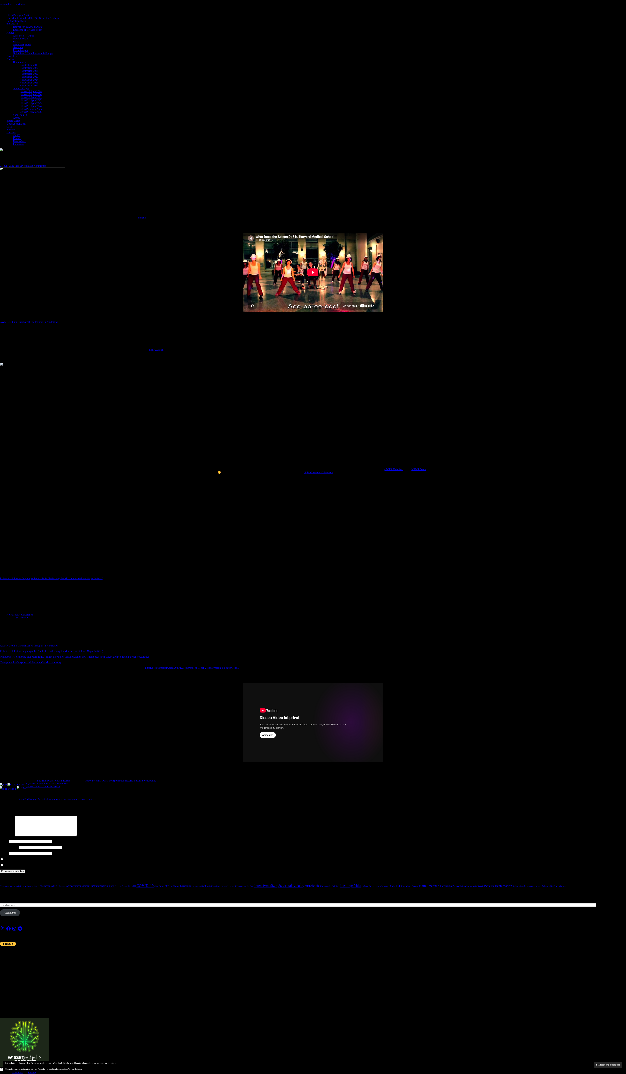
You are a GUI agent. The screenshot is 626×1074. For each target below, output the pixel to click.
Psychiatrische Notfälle (475, 886)
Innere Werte (13, 120)
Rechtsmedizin (518, 886)
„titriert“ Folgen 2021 (31, 97)
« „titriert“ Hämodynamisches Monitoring (47, 783)
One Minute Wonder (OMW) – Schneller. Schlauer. (33, 18)
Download (12, 56)
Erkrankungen (20, 50)
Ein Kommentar (37, 165)
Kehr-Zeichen (156, 349)
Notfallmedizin (20, 38)
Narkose (415, 886)
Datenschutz (19, 141)
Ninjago (142, 217)
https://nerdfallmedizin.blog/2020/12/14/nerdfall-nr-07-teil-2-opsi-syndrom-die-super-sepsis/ (192, 667)
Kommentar (7, 835)
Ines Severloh (22, 165)
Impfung (250, 886)
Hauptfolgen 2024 (29, 79)
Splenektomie (149, 780)
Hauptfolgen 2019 (29, 65)
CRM (156, 886)
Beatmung (104, 886)
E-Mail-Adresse (9, 847)
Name (4, 841)
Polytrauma (446, 886)
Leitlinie (336, 886)
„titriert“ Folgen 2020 (31, 94)
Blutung (118, 886)
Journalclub (311, 885)
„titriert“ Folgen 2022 (31, 100)
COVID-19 (145, 886)
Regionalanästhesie (16, 21)
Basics (16, 41)
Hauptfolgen (19, 62)
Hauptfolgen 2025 (29, 82)
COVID (132, 886)
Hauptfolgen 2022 (29, 73)
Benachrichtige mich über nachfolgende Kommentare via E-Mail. (37, 859)
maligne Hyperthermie (370, 886)
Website (4, 853)
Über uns (11, 132)
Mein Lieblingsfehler (400, 886)
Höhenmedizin (240, 886)
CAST (16, 135)
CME (9, 126)
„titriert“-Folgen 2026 (18, 15)
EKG (167, 886)
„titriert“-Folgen (21, 88)
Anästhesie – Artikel (23, 35)
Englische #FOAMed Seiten (27, 29)
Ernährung (174, 886)
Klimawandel (325, 886)
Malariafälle (22, 617)
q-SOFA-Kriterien (393, 469)
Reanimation (503, 885)
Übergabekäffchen (16, 123)
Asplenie (90, 780)
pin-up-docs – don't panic (13, 4)
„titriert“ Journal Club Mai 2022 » (43, 786)
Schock (545, 886)
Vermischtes (561, 886)
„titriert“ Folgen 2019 (31, 91)
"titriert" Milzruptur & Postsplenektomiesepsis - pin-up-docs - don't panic (54, 799)
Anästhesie (43, 885)
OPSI (105, 780)
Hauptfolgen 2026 (29, 85)
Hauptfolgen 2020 (29, 68)
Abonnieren (10, 912)
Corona (124, 886)
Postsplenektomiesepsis (121, 780)
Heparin (207, 886)
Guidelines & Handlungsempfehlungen (33, 53)
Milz (98, 780)
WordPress (17, 1072)
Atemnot (62, 886)
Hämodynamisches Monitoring (223, 886)
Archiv (16, 117)
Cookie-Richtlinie (75, 1069)
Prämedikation (459, 886)
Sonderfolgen (20, 114)
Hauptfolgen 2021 (29, 70)
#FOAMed (12, 24)
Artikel (10, 32)
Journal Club (290, 885)
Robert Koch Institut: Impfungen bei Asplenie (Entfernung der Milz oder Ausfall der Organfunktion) (51, 578)
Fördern (11, 129)
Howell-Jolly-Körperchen (20, 614)
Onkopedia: (6, 656)
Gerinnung (18, 47)
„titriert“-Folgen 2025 (31, 109)
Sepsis (137, 780)
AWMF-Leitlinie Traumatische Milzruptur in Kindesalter (29, 322)
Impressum (18, 144)
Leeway (32, 1072)
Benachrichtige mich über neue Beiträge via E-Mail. (30, 865)
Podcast (11, 59)
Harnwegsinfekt (198, 886)
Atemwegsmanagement (78, 886)
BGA (112, 886)
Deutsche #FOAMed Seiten (27, 26)
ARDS (54, 886)
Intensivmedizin (45, 780)
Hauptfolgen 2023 (29, 76)
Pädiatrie (489, 885)
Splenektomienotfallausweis (318, 472)
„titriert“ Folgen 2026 (31, 112)
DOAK (161, 886)
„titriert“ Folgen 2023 (31, 103)
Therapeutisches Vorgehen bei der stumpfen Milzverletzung (30, 662)
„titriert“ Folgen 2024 (31, 106)
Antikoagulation (30, 886)
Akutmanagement (22, 44)
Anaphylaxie (19, 886)
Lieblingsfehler (350, 886)
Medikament (384, 886)
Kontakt (17, 138)
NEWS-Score (418, 469)
